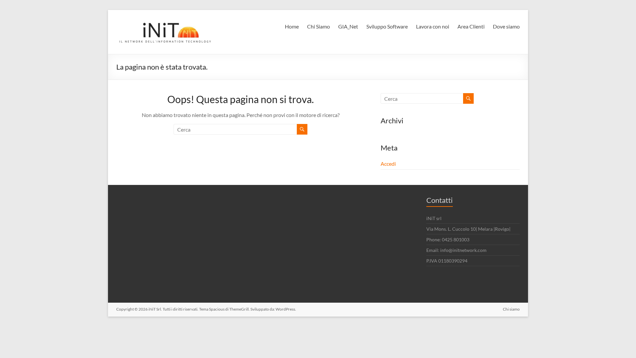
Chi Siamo (318, 26)
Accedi (388, 163)
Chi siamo (511, 309)
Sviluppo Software (387, 26)
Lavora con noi (432, 26)
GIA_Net (348, 26)
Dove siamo (506, 26)
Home (292, 26)
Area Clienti (471, 26)
